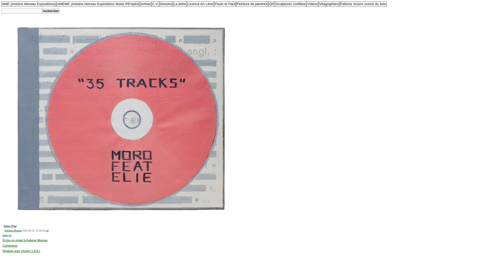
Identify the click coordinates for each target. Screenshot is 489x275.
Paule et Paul (225, 4)
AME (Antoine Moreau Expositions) (29, 4)
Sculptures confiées (291, 4)
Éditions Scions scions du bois (363, 4)
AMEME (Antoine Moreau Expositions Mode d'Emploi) (98, 4)
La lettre (180, 4)
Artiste (146, 4)
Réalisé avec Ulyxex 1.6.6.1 (21, 251)
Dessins (166, 4)
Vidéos (312, 4)
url (47, 230)
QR (271, 4)
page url (6, 235)
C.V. (155, 4)
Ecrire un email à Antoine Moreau (25, 240)
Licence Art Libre (200, 4)
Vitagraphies (328, 4)
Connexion (9, 245)
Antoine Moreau (13, 230)
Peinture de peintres (252, 4)
